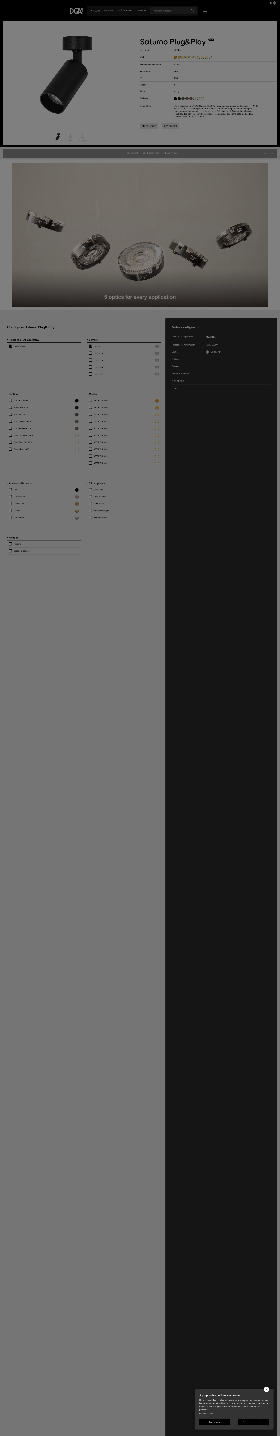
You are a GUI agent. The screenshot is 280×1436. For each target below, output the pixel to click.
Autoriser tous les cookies (253, 1422)
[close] (266, 1389)
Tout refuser (215, 1422)
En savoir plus (206, 1413)
